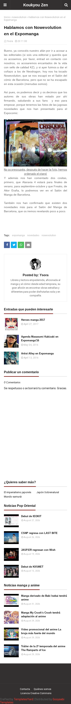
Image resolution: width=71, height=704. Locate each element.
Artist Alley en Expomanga (37, 353)
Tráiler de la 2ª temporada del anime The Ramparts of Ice (43, 648)
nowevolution (19, 17)
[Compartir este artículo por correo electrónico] (28, 245)
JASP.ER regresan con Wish (38, 549)
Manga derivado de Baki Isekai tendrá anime (44, 597)
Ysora (10, 41)
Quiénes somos (42, 689)
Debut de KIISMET (32, 566)
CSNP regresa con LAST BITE (39, 533)
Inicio (7, 17)
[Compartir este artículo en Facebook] (7, 245)
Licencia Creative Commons (36, 693)
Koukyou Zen (35, 5)
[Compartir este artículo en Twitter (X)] (14, 245)
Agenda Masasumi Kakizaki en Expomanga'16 (39, 338)
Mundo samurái (13, 496)
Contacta (25, 689)
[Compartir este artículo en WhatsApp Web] (21, 245)
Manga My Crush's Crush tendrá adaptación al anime (40, 614)
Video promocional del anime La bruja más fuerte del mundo (41, 631)
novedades (33, 235)
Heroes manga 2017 (33, 319)
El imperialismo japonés (17, 492)
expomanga (18, 235)
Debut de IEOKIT (31, 516)
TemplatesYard (23, 699)
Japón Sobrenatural (47, 492)
